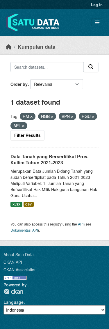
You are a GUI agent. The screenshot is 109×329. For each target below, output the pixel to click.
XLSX (16, 204)
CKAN (13, 291)
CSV (28, 204)
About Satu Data (18, 254)
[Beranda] (9, 46)
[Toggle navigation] (97, 22)
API (80, 223)
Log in (97, 4)
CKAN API (12, 262)
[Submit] (91, 67)
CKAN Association (20, 269)
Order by (19, 84)
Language (13, 302)
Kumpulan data (37, 46)
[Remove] (31, 116)
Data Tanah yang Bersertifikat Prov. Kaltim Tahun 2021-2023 (49, 159)
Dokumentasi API (24, 230)
